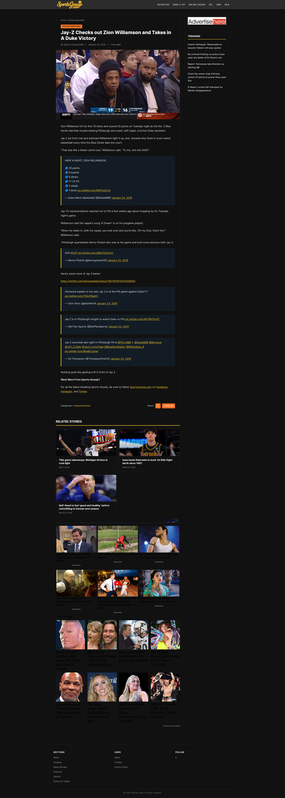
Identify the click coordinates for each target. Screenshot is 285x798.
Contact (118, 762)
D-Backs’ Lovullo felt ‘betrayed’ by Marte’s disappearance (205, 89)
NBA (219, 4)
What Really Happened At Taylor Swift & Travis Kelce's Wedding (101, 658)
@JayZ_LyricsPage (93, 346)
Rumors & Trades (61, 781)
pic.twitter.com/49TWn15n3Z (142, 319)
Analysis (57, 762)
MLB (227, 4)
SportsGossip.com (141, 387)
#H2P (74, 252)
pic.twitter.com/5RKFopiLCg (94, 190)
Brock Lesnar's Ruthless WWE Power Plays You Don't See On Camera (68, 660)
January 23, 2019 (122, 197)
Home (63, 20)
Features (57, 772)
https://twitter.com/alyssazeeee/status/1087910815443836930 (98, 281)
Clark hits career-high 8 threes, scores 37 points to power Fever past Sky (207, 77)
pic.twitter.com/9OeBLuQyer (81, 351)
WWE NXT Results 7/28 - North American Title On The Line (164, 710)
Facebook (161, 387)
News (56, 757)
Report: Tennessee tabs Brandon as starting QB (206, 66)
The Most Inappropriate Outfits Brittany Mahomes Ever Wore (98, 712)
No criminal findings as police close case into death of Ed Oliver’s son (206, 56)
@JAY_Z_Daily (73, 346)
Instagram (66, 391)
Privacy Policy (121, 767)
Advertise (163, 4)
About (117, 757)
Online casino (197, 4)
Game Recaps (60, 767)
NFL (211, 4)
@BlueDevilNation (114, 346)
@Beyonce (155, 342)
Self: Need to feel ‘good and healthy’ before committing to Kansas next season (84, 507)
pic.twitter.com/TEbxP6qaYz (81, 296)
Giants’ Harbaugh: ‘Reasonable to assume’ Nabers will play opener (205, 46)
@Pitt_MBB (124, 342)
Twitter (83, 391)
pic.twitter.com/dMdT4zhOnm (95, 252)
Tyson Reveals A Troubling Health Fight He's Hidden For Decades (68, 710)
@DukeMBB (141, 342)
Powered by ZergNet (171, 726)
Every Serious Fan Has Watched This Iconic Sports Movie (133, 656)
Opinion (57, 776)
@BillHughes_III (135, 346)
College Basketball (76, 20)
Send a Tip (179, 4)
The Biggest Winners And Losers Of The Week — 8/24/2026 (165, 658)
